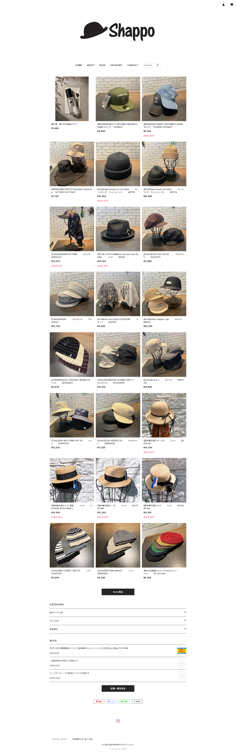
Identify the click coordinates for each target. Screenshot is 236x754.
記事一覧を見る (118, 688)
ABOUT (91, 65)
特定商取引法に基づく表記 (82, 739)
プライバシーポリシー (60, 739)
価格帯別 (54, 629)
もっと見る (118, 592)
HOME (79, 65)
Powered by (115, 749)
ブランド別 (54, 621)
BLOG (102, 65)
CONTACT (132, 65)
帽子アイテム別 (56, 612)
